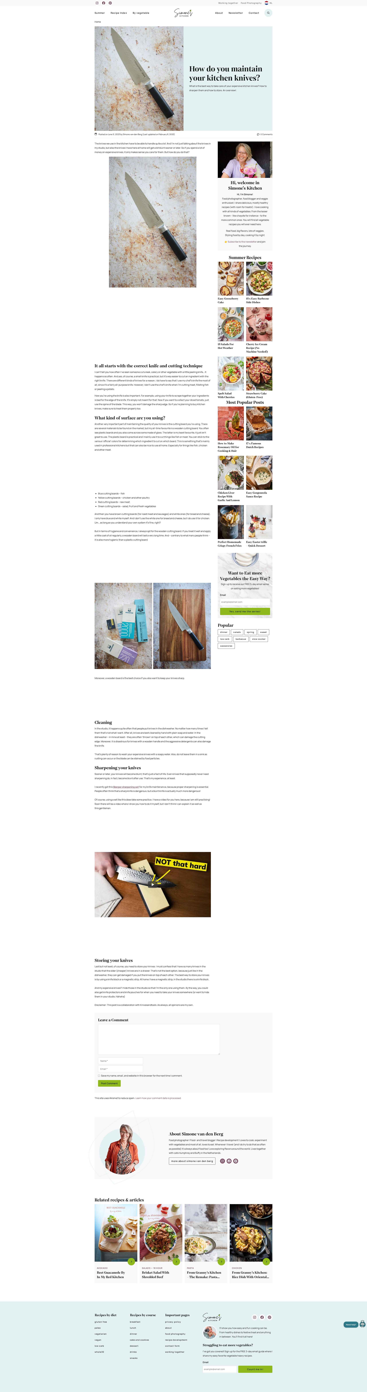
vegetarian (101, 1333)
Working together (228, 3)
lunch (133, 1327)
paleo (98, 1327)
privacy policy (173, 1321)
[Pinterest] (110, 3)
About (219, 12)
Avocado (102, 1268)
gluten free (101, 1321)
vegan (98, 1339)
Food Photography (251, 3)
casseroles (226, 645)
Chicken (237, 1268)
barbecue (241, 639)
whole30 (99, 1352)
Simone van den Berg (132, 134)
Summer (100, 12)
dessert (134, 1345)
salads (237, 632)
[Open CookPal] (363, 1325)
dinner (224, 632)
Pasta (190, 1268)
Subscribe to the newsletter (242, 241)
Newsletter (236, 12)
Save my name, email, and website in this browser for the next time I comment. (141, 1075)
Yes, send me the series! (245, 611)
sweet (263, 632)
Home (98, 21)
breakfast (135, 1321)
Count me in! (255, 1369)
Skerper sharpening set (126, 786)
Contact (254, 12)
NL (271, 3)
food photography (175, 1333)
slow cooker (259, 639)
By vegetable (141, 12)
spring (250, 632)
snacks (134, 1358)
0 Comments (266, 134)
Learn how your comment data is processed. (158, 1098)
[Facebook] (103, 3)
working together (175, 1352)
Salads (146, 1268)
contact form (172, 1345)
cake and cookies (139, 1339)
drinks (133, 1352)
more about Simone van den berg (192, 1161)
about (168, 1327)
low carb (225, 639)
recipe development (176, 1339)
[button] (268, 13)
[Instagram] (97, 3)
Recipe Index (119, 12)
